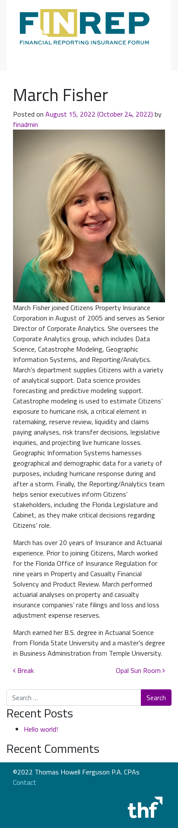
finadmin (25, 124)
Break (25, 670)
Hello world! (41, 729)
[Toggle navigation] (32, 55)
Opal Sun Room (139, 670)
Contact (24, 782)
